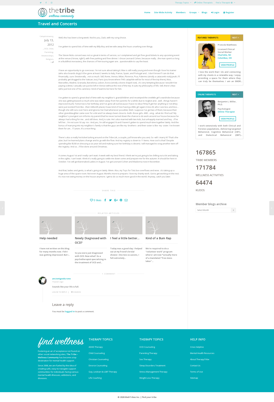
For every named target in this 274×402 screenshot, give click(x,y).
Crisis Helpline (197, 347)
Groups (193, 12)
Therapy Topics (182, 2)
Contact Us (195, 365)
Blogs (204, 12)
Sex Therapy (145, 359)
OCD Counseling (147, 347)
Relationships (47, 55)
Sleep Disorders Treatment (152, 365)
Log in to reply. (59, 292)
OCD (46, 48)
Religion (49, 59)
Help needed (48, 238)
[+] (55, 225)
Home (147, 12)
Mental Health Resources (202, 353)
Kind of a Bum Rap (158, 238)
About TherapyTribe (199, 359)
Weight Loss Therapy (149, 377)
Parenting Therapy (148, 353)
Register (229, 12)
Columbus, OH (225, 57)
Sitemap (194, 377)
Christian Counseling (98, 359)
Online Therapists (204, 2)
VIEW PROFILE (227, 64)
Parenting (49, 52)
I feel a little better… (124, 238)
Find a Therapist (223, 2)
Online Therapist (226, 111)
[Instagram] (51, 2)
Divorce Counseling (98, 365)
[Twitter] (40, 2)
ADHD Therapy (96, 347)
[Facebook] (46, 2)
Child (51, 48)
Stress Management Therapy (153, 371)
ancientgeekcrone (61, 278)
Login (216, 12)
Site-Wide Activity (163, 12)
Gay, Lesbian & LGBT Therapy (103, 371)
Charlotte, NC (224, 54)
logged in (70, 311)
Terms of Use (196, 371)
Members (181, 12)
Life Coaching (95, 377)
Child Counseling (97, 353)
